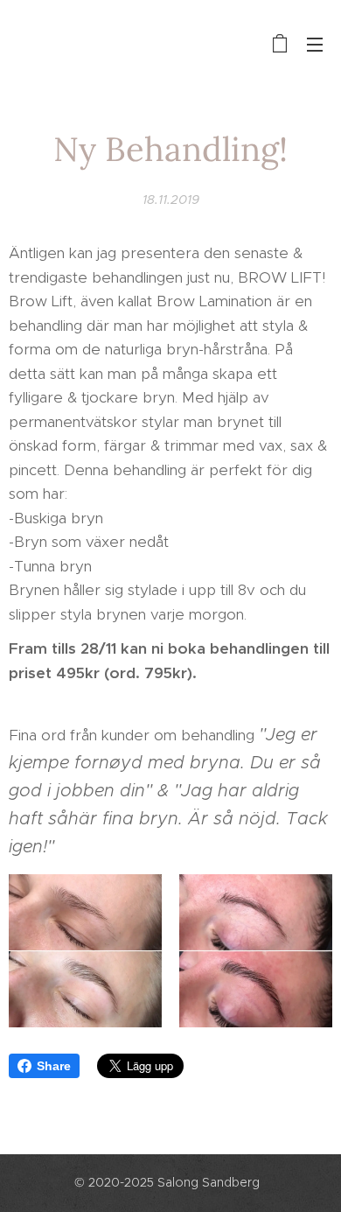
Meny (314, 43)
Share (54, 1066)
